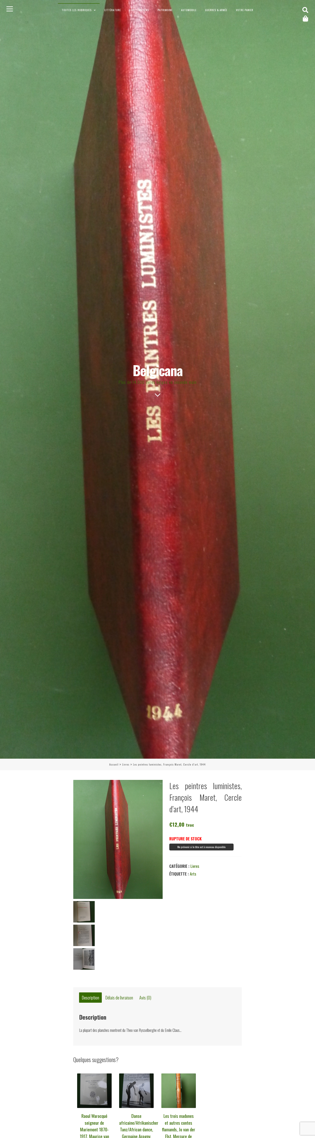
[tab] (90, 997)
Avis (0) (145, 997)
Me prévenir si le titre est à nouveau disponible (201, 847)
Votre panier (244, 10)
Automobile (188, 10)
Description (90, 997)
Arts (193, 874)
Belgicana (158, 370)
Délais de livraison (119, 997)
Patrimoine (165, 10)
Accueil (113, 764)
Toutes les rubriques (77, 10)
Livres (125, 764)
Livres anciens (139, 10)
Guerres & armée (216, 10)
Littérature (112, 10)
